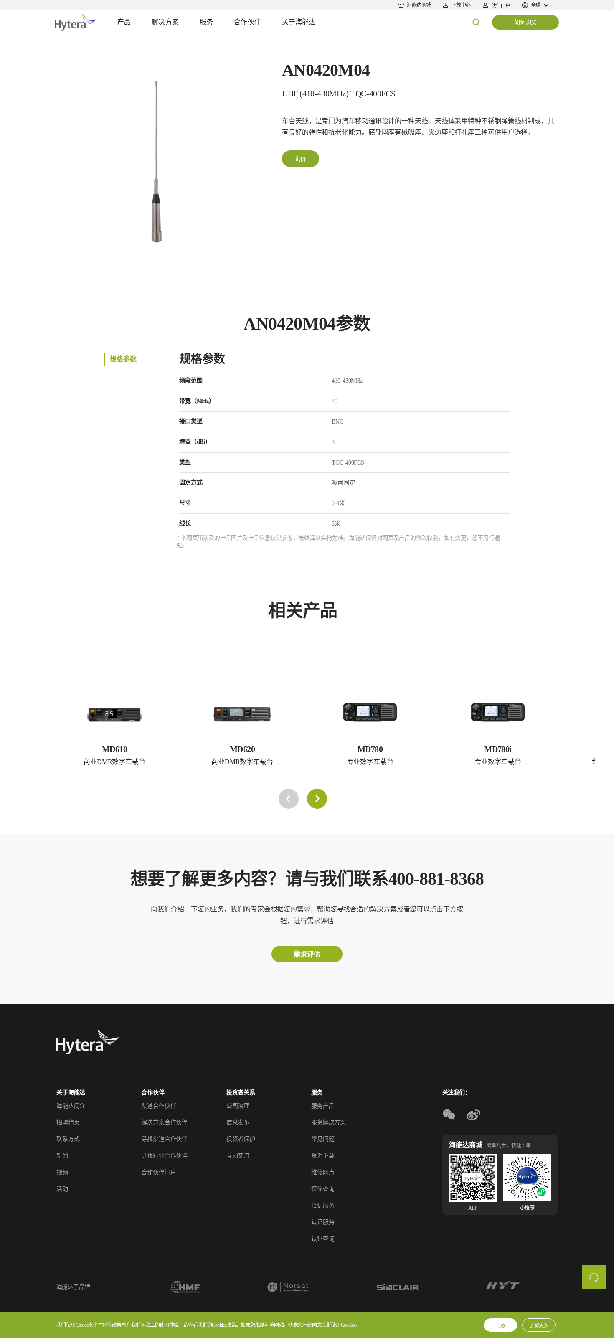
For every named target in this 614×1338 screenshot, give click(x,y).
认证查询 (322, 1239)
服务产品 (322, 1106)
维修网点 (322, 1172)
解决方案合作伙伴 (164, 1122)
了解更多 (538, 1325)
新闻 (62, 1156)
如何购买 (525, 22)
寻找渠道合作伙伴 (164, 1139)
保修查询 (322, 1189)
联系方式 (67, 1139)
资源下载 (322, 1156)
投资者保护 (240, 1139)
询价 (300, 159)
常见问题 (322, 1139)
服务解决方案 (328, 1122)
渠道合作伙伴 (158, 1106)
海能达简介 (70, 1106)
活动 (62, 1189)
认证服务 (322, 1222)
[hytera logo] (87, 1041)
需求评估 (307, 954)
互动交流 (237, 1156)
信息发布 (237, 1122)
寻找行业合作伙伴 (164, 1156)
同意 (500, 1325)
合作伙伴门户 (158, 1172)
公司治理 (237, 1106)
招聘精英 (67, 1122)
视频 (62, 1172)
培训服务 (322, 1205)
